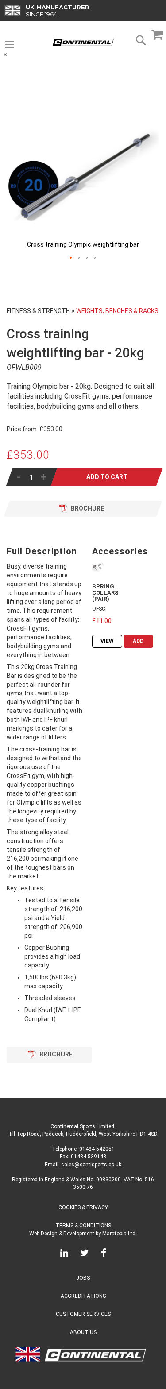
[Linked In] (64, 1254)
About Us (83, 1332)
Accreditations (83, 1296)
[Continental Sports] (83, 42)
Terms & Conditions (83, 1226)
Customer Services (83, 1314)
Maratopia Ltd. (119, 1233)
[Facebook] (104, 1254)
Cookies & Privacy (83, 1207)
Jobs (83, 1278)
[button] (71, 258)
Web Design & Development (61, 1233)
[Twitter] (84, 1254)
